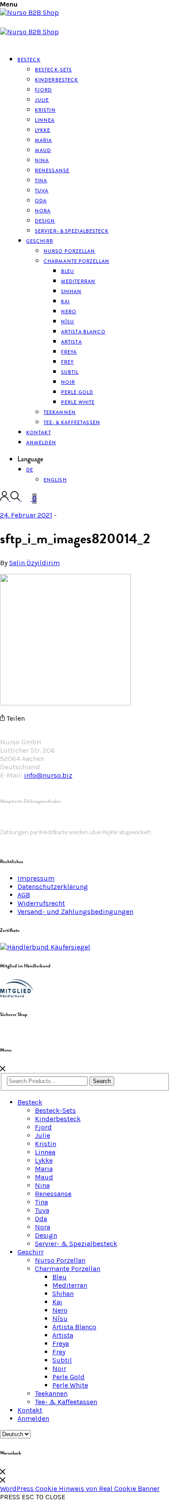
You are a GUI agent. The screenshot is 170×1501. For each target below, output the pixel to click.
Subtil (62, 1360)
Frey (58, 1352)
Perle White (78, 402)
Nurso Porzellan (60, 1260)
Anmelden (41, 442)
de (29, 469)
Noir (59, 1368)
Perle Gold (68, 1377)
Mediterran (69, 1285)
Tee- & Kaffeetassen (72, 422)
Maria (44, 1169)
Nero (60, 1310)
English (55, 479)
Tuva (42, 1210)
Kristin (45, 1144)
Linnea (45, 1152)
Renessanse (52, 170)
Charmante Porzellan (76, 261)
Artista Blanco (83, 331)
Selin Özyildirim (34, 563)
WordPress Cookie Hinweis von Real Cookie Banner (80, 1488)
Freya (60, 1343)
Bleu (59, 1277)
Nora (42, 1227)
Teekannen (51, 1393)
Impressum (35, 878)
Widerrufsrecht (41, 903)
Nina (42, 1185)
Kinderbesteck (56, 79)
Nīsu (60, 1318)
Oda (41, 1218)
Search (102, 1081)
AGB (23, 895)
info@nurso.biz (48, 775)
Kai (57, 1302)
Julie (42, 1135)
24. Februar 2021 (26, 515)
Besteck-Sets (55, 1110)
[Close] (2, 1069)
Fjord (43, 1127)
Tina (41, 1202)
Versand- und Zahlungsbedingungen (75, 911)
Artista (62, 1335)
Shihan (71, 291)
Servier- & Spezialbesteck (72, 230)
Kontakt (29, 1410)
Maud (44, 1177)
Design (46, 1235)
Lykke (44, 1160)
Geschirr (39, 240)
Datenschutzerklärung (52, 886)
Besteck (29, 59)
